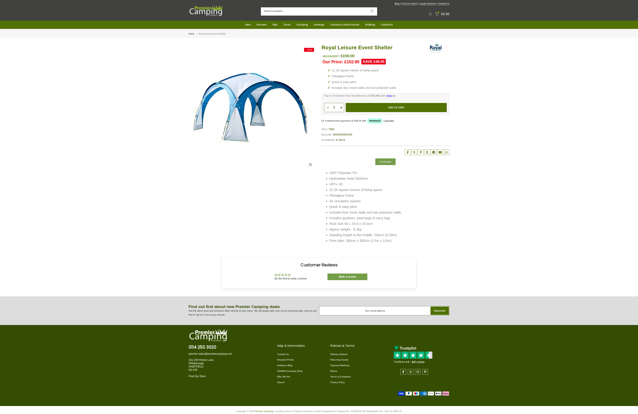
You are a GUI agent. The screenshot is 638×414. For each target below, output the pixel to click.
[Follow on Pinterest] (425, 372)
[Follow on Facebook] (403, 372)
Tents (287, 25)
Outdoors (387, 25)
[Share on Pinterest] (421, 152)
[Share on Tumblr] (427, 152)
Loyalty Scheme (427, 3)
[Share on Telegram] (433, 152)
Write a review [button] (347, 276)
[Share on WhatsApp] (446, 152)
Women (262, 25)
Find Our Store (409, 3)
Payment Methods (339, 365)
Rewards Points (285, 360)
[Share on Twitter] (414, 152)
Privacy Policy (337, 382)
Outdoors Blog (284, 365)
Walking (370, 25)
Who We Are (283, 376)
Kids (274, 25)
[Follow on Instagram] (418, 372)
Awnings (319, 25)
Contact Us (443, 3)
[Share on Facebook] (408, 152)
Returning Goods (339, 360)
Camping (302, 25)
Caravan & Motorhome (344, 25)
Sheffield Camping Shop (290, 371)
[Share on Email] (440, 152)
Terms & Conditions (340, 376)
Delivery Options (339, 354)
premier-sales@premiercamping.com (210, 353)
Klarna (333, 371)
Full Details (385, 161)
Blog (397, 3)
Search (281, 382)
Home (191, 34)
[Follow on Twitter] (410, 372)
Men (248, 25)
